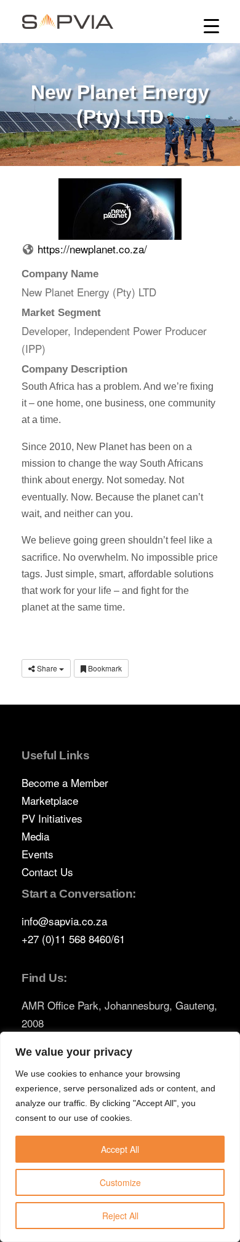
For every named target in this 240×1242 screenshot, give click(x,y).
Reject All (120, 1215)
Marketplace (50, 800)
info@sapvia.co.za (64, 920)
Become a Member (65, 782)
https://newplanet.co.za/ (92, 248)
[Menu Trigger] (211, 26)
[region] (120, 1137)
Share (47, 668)
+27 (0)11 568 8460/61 (73, 938)
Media (35, 836)
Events (38, 853)
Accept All (120, 1149)
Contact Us (47, 871)
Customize (120, 1182)
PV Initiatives (52, 818)
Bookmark (104, 668)
